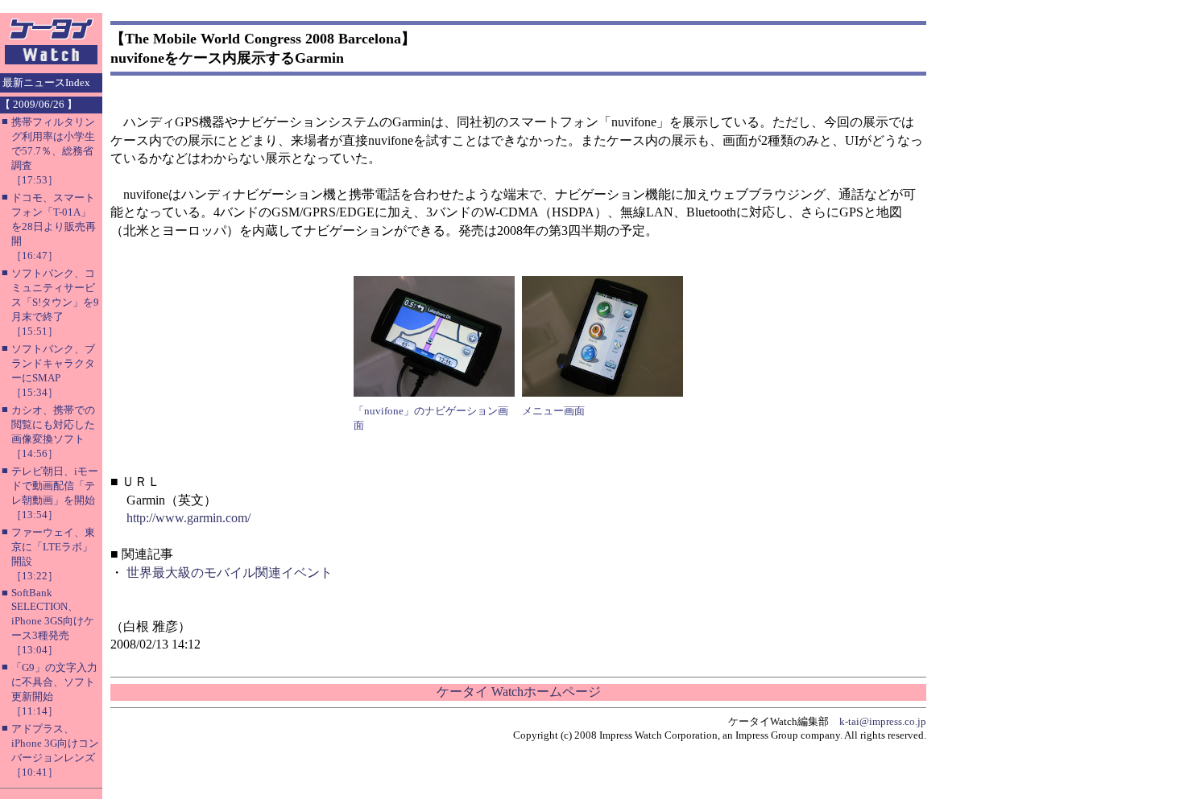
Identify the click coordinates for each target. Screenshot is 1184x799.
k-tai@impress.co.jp (882, 721)
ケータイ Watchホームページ (519, 691)
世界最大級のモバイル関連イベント (229, 572)
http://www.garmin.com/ (188, 518)
